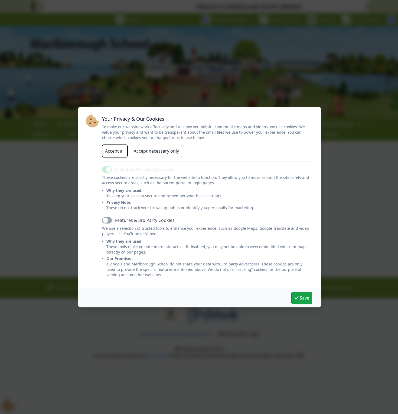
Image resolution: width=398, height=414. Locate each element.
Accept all (115, 151)
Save (304, 298)
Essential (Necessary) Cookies (145, 169)
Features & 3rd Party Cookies (145, 220)
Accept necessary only (156, 151)
